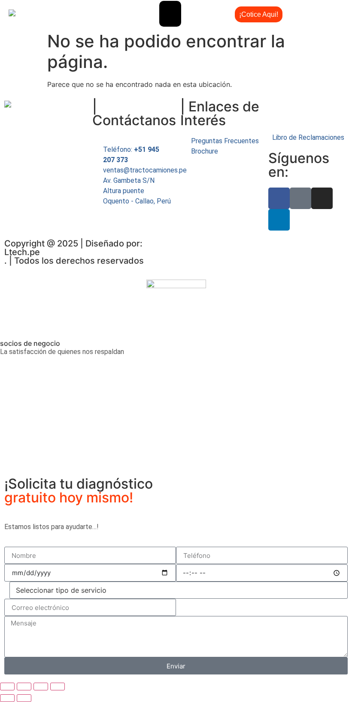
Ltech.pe (22, 252)
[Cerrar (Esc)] (57, 686)
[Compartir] (40, 686)
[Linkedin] (279, 220)
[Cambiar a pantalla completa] (24, 686)
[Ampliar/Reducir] (7, 686)
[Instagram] (322, 198)
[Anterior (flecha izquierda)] (7, 698)
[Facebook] (279, 198)
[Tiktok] (300, 198)
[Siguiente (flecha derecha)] (24, 698)
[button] (170, 14)
